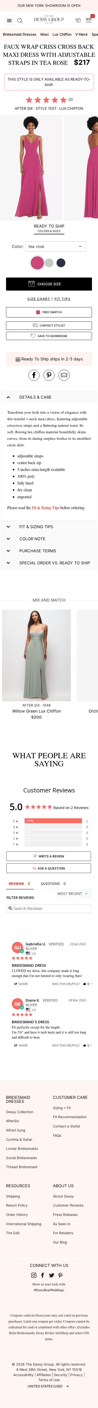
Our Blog (60, 1242)
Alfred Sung (15, 1130)
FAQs (57, 1135)
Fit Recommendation (70, 1117)
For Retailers (63, 1233)
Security (60, 1375)
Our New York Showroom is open (49, 6)
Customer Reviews (68, 1205)
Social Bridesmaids (21, 1158)
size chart (38, 299)
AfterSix (12, 1121)
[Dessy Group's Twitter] (53, 1275)
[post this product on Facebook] (33, 375)
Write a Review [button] (51, 856)
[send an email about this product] (64, 375)
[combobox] (52, 246)
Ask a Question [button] (51, 868)
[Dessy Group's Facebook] (44, 1275)
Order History (17, 1215)
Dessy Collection (19, 1112)
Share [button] (23, 984)
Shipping (13, 1196)
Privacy (76, 1375)
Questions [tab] (50, 884)
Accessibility (23, 1375)
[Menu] (9, 20)
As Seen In (61, 1224)
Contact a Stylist (66, 1126)
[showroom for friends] (78, 20)
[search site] (20, 20)
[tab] (49, 228)
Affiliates (44, 1375)
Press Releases (65, 1215)
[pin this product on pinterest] (49, 375)
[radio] (29, 100)
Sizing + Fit (62, 1108)
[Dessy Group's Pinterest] (62, 1275)
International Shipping (23, 1224)
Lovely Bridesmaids (22, 1149)
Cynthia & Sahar (19, 1140)
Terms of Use (49, 1380)
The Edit (13, 1233)
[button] (32, 168)
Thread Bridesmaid (21, 1167)
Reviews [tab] (16, 884)
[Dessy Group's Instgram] (35, 1275)
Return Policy (17, 1205)
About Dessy (63, 1196)
